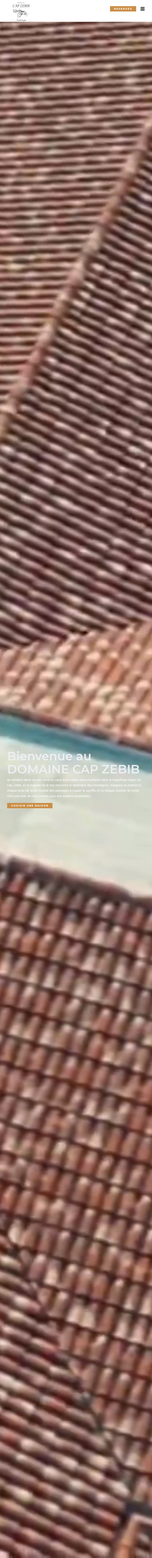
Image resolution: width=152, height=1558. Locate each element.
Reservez (123, 8)
